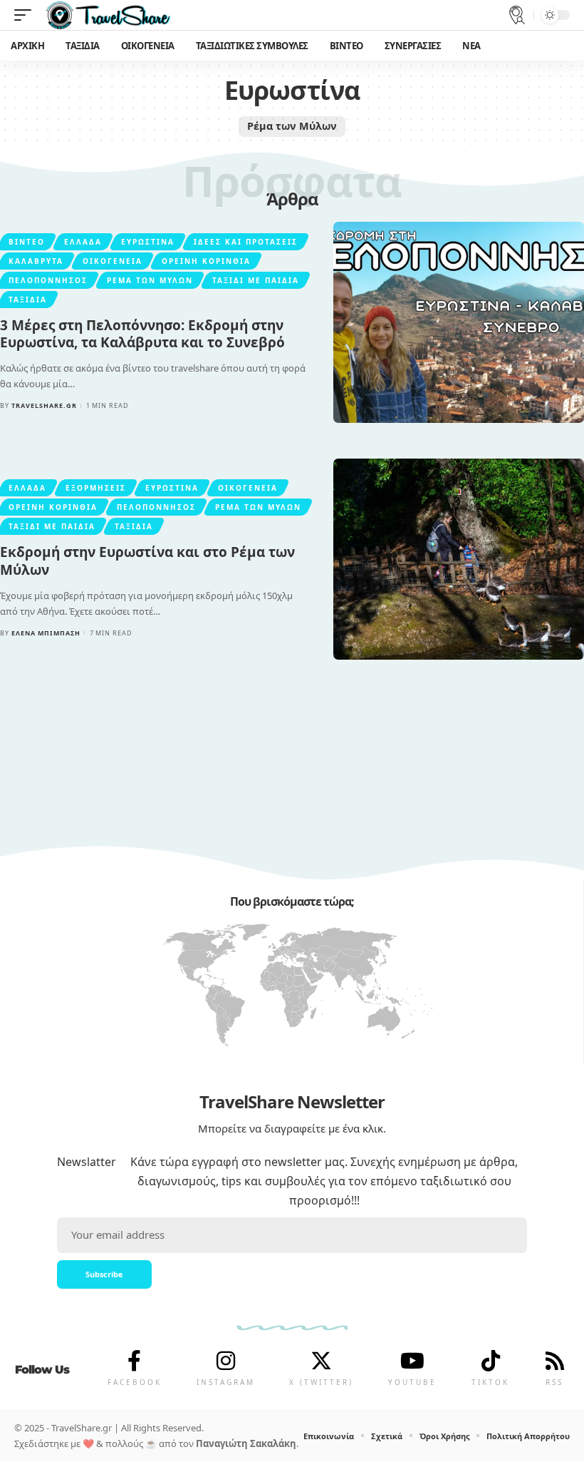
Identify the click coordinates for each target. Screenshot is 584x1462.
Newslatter (86, 1162)
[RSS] (554, 1360)
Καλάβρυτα (36, 261)
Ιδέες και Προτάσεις (246, 242)
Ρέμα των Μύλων (292, 126)
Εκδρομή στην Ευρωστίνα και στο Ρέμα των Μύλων (147, 561)
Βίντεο (27, 242)
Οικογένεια (112, 261)
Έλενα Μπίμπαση (45, 633)
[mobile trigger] (26, 15)
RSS (554, 1382)
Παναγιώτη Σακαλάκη (246, 1443)
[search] (517, 15)
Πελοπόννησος (48, 280)
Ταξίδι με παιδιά (255, 280)
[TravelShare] (108, 15)
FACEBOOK (135, 1382)
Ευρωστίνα (147, 242)
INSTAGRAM (226, 1382)
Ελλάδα (83, 242)
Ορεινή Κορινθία (206, 261)
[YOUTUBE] (412, 1360)
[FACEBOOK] (134, 1360)
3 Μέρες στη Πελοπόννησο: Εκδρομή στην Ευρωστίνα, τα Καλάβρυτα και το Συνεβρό (142, 334)
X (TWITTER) (321, 1382)
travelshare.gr (44, 405)
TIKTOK (490, 1382)
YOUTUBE (412, 1382)
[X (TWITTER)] (321, 1360)
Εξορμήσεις (96, 488)
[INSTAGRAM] (225, 1360)
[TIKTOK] (490, 1360)
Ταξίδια (28, 300)
